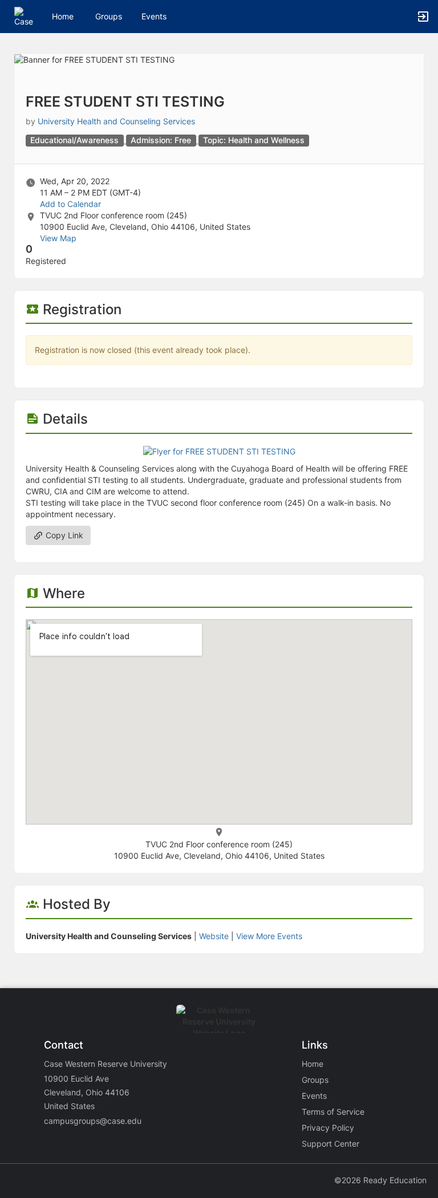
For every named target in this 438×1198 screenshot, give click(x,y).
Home (312, 1064)
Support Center (330, 1143)
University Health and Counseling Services (116, 121)
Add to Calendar (70, 204)
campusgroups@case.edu (92, 1121)
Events (154, 16)
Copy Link (63, 535)
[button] (24, 16)
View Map (58, 238)
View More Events (269, 936)
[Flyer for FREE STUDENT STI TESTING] (219, 451)
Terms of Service (333, 1111)
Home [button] (63, 16)
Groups (108, 16)
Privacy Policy (328, 1127)
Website (214, 936)
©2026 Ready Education (380, 1180)
